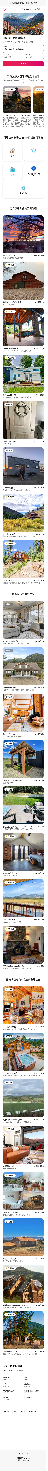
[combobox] (23, 49)
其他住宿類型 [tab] (7, 1371)
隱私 (19, 1460)
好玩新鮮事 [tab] (19, 1371)
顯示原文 (34, 3)
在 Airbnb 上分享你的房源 (32, 9)
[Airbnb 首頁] (4, 9)
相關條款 (26, 1460)
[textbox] (12, 56)
